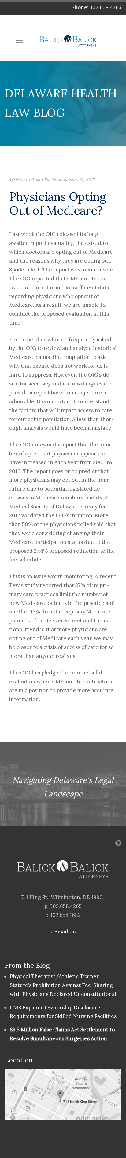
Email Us (65, 931)
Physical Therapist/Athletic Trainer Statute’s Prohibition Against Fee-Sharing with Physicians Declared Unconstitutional (63, 985)
